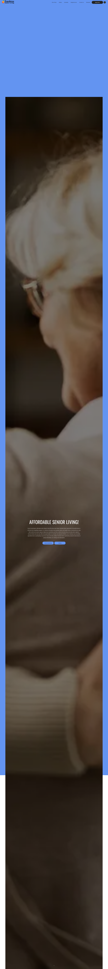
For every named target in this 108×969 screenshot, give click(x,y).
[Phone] (105, 2)
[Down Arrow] (54, 964)
